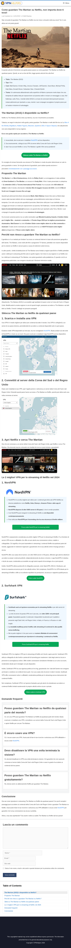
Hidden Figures (22, 126)
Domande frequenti (10, 908)
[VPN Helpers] (11, 3)
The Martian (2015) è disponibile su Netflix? (20, 892)
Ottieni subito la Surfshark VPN (35, 692)
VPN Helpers (28, 3)
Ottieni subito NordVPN (35, 578)
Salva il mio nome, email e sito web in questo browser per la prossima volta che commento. (34, 868)
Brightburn (12, 126)
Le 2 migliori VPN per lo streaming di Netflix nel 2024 (22, 905)
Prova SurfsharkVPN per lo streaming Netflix (35, 644)
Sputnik (37, 126)
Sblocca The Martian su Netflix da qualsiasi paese (21, 902)
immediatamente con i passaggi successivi (23, 169)
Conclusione (8, 911)
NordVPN (34, 140)
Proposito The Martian (12, 895)
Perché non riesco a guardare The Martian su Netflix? (23, 899)
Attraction (31, 126)
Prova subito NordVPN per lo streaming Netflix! (35, 527)
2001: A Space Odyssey (49, 126)
